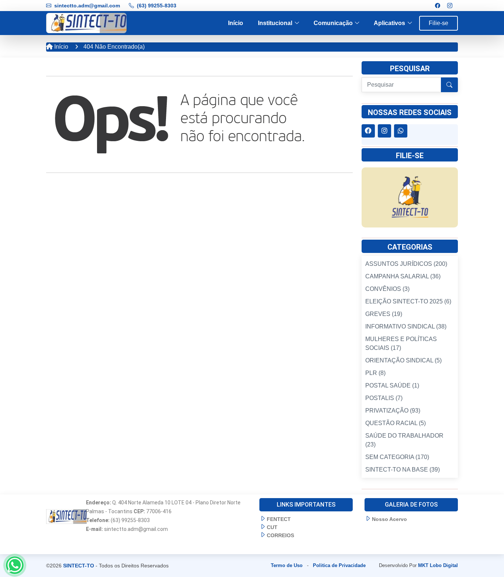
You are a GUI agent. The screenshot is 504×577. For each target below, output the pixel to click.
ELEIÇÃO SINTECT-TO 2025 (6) (408, 301)
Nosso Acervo (389, 519)
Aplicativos (389, 23)
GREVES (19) (383, 314)
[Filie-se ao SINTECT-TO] (410, 197)
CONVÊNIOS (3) (387, 289)
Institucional (275, 23)
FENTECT (279, 519)
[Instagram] (449, 6)
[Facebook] (437, 6)
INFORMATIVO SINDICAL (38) (405, 326)
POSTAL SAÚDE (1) (392, 385)
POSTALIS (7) (384, 398)
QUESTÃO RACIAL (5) (395, 423)
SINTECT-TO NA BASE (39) (402, 469)
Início (235, 23)
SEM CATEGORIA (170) (397, 457)
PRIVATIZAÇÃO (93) (392, 410)
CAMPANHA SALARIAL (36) (403, 276)
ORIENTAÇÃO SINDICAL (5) (403, 360)
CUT (272, 527)
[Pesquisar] (449, 84)
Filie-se (438, 23)
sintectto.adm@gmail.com (87, 5)
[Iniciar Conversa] (15, 565)
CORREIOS (280, 535)
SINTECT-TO (78, 566)
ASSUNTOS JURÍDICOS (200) (406, 264)
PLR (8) (375, 373)
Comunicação (333, 23)
